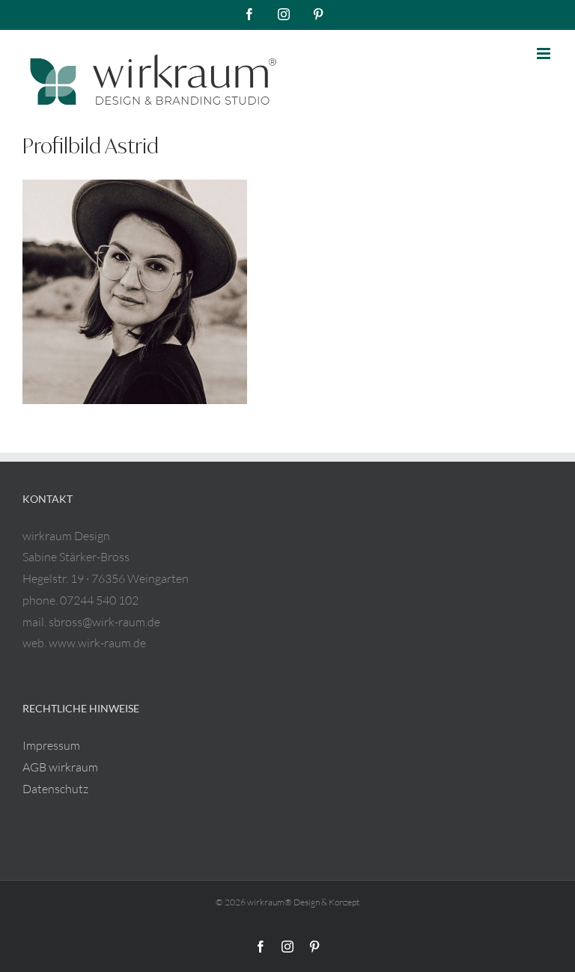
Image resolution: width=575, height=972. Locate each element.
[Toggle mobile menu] (545, 53)
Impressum (51, 745)
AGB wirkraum (60, 766)
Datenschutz (55, 788)
